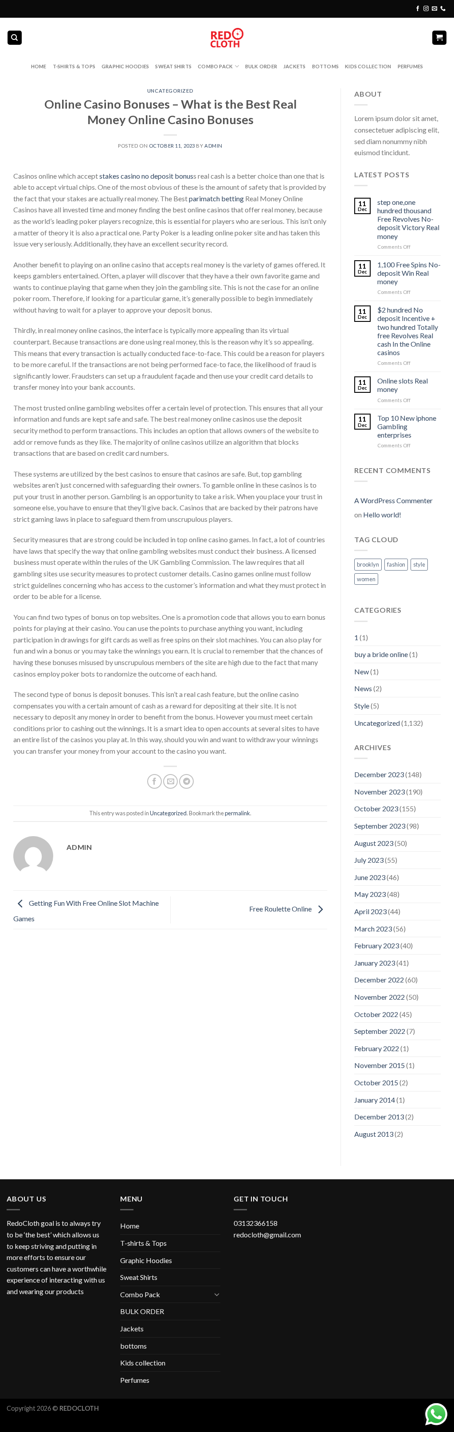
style (419, 564)
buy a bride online (381, 654)
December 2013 (379, 1116)
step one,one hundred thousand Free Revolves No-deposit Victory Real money (408, 219)
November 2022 (379, 997)
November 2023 (379, 791)
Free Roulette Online (281, 908)
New (361, 671)
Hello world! (382, 514)
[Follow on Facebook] (417, 9)
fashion (396, 564)
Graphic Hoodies (125, 66)
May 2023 (370, 894)
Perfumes (410, 66)
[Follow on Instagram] (426, 9)
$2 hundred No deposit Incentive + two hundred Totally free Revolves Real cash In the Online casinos (407, 330)
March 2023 (373, 928)
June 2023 (369, 877)
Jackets (294, 66)
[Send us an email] (434, 9)
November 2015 (379, 1065)
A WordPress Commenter (393, 500)
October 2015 (376, 1082)
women (366, 579)
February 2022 (376, 1048)
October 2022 (376, 1014)
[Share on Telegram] (186, 781)
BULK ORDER (261, 66)
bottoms (325, 66)
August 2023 (373, 843)
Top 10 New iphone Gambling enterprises (406, 426)
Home (39, 66)
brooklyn (368, 564)
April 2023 (370, 911)
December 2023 (379, 774)
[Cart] (439, 38)
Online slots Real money (402, 384)
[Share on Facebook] (154, 781)
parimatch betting (216, 198)
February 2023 (376, 945)
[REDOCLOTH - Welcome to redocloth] (227, 37)
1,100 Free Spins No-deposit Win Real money (409, 273)
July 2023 (369, 860)
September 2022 (379, 1031)
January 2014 (374, 1100)
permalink (237, 813)
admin (213, 146)
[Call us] (443, 9)
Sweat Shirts (173, 66)
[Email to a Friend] (170, 781)
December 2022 (379, 979)
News (363, 688)
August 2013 (373, 1134)
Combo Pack (215, 66)
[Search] (15, 38)
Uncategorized (170, 91)
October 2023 (376, 808)
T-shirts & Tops (74, 66)
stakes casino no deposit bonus (146, 176)
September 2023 (379, 826)
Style (361, 705)
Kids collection (368, 66)
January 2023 (374, 963)
